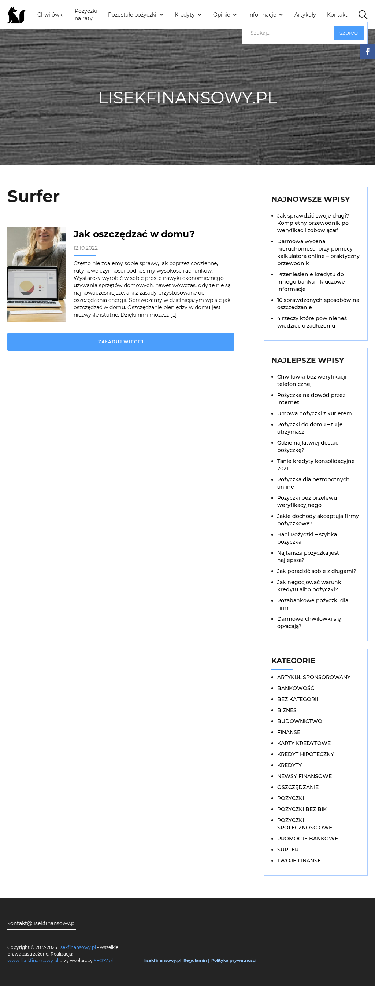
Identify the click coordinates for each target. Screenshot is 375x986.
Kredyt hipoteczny (305, 754)
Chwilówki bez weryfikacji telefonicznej (311, 380)
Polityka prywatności (233, 960)
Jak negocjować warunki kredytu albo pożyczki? (310, 586)
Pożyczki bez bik (302, 809)
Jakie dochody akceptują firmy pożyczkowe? (318, 520)
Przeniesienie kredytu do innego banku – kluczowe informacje (311, 281)
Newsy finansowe (304, 776)
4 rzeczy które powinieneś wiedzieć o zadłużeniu (312, 322)
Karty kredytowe (304, 743)
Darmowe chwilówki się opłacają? (309, 622)
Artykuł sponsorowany (313, 677)
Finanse (288, 732)
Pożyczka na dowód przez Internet (311, 399)
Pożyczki (290, 798)
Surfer (287, 849)
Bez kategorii (297, 699)
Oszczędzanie (298, 787)
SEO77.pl (103, 960)
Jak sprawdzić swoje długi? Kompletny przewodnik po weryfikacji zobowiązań (313, 223)
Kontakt (337, 14)
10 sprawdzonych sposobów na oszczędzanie (318, 304)
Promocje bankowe (307, 838)
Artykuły (305, 14)
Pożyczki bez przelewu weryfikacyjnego (307, 501)
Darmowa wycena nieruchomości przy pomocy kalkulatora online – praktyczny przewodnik (318, 252)
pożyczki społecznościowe (304, 824)
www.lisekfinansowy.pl (32, 960)
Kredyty (289, 765)
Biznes (287, 710)
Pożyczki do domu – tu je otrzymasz (310, 428)
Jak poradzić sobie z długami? (316, 571)
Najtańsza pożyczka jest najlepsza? (308, 556)
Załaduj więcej (121, 341)
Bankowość (295, 688)
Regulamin (195, 960)
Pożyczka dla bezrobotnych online (313, 483)
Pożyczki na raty (86, 15)
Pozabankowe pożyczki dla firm (312, 604)
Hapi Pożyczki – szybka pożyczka (307, 538)
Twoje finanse (299, 860)
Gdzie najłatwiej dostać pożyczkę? (307, 446)
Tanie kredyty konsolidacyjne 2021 (316, 465)
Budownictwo (299, 721)
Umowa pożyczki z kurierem (314, 413)
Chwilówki (50, 14)
